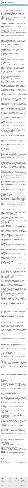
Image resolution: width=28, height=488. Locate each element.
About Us (2, 480)
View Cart (9, 485)
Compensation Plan (17, 481)
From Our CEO (2, 481)
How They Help (9, 481)
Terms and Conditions (23, 480)
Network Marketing (17, 480)
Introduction (9, 480)
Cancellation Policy (23, 485)
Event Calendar (2, 485)
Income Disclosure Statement (17, 485)
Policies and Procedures (24, 481)
